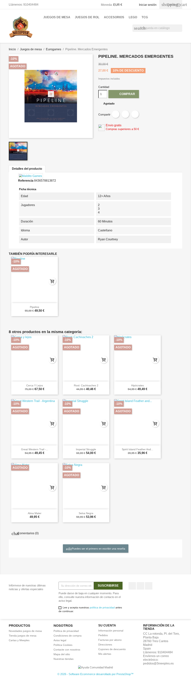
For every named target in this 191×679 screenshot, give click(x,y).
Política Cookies (63, 644)
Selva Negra (86, 513)
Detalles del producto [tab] (27, 168)
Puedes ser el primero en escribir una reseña (98, 548)
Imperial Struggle (86, 449)
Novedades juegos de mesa (25, 630)
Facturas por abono (110, 639)
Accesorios (114, 17)
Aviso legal (60, 640)
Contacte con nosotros (67, 649)
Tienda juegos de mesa (22, 635)
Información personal (110, 630)
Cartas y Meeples (19, 640)
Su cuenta (107, 625)
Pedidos (103, 635)
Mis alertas (104, 653)
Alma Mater (34, 513)
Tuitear (125, 114)
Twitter (140, 586)
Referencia (25, 180)
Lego (133, 17)
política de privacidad (102, 607)
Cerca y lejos (34, 385)
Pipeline (34, 307)
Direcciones (105, 644)
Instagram (148, 586)
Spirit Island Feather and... (137, 449)
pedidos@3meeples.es (158, 663)
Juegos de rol (87, 17)
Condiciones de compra (68, 635)
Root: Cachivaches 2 (86, 385)
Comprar (124, 93)
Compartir (115, 114)
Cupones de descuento (112, 649)
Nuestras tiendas (63, 658)
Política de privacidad (66, 630)
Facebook (132, 586)
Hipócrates (137, 385)
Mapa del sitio (62, 654)
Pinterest (135, 114)
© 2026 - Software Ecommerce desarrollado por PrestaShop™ (95, 674)
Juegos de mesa (56, 17)
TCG (145, 17)
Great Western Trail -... (34, 449)
